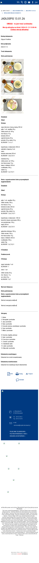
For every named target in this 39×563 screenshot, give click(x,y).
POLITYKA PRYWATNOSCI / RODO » (18, 433)
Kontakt (19, 379)
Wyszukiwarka (21, 2)
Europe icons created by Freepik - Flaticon (21, 525)
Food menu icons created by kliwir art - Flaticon (18, 532)
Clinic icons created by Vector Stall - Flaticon (26, 534)
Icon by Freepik (13, 524)
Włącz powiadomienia (18, 2)
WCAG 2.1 (25, 547)
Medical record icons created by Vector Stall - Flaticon (20, 533)
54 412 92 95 (19, 418)
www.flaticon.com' (5, 521)
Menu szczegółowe (32, 2)
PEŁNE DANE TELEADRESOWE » (18, 431)
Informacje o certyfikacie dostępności (19, 541)
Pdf (9, 373)
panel (36, 2)
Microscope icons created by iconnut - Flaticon (20, 530)
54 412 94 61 (19, 417)
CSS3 (19, 547)
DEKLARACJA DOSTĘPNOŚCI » (17, 436)
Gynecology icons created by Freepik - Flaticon (19, 517)
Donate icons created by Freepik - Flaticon (17, 520)
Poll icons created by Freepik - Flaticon (24, 513)
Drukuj (19, 373)
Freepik (3, 528)
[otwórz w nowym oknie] (10, 447)
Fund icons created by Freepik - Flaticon (21, 521)
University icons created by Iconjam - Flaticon (17, 527)
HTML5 (17, 547)
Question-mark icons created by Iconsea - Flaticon (19, 529)
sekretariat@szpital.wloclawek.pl (22, 425)
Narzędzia (25, 2)
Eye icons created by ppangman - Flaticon (13, 510)
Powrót (29, 373)
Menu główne (29, 2)
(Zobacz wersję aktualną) (19, 29)
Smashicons (31, 520)
